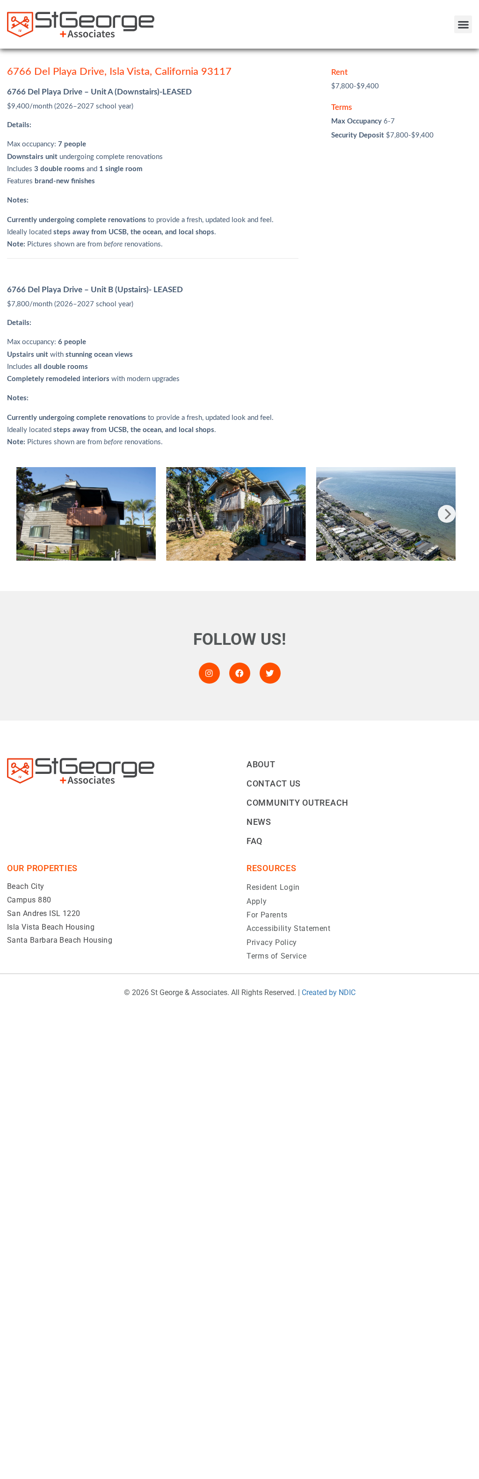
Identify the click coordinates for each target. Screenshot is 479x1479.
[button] (463, 24)
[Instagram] (209, 673)
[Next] (447, 514)
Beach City (25, 886)
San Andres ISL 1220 (43, 913)
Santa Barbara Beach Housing (59, 940)
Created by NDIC (329, 992)
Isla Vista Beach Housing (50, 927)
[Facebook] (239, 673)
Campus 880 (29, 899)
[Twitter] (270, 673)
